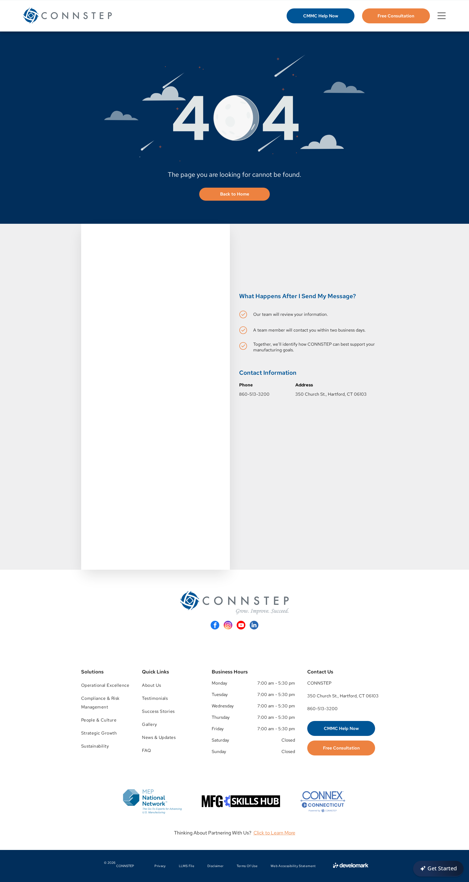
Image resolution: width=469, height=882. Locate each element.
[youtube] (241, 626)
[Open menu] (442, 16)
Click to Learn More (274, 833)
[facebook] (215, 626)
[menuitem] (105, 685)
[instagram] (228, 626)
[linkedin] (254, 626)
